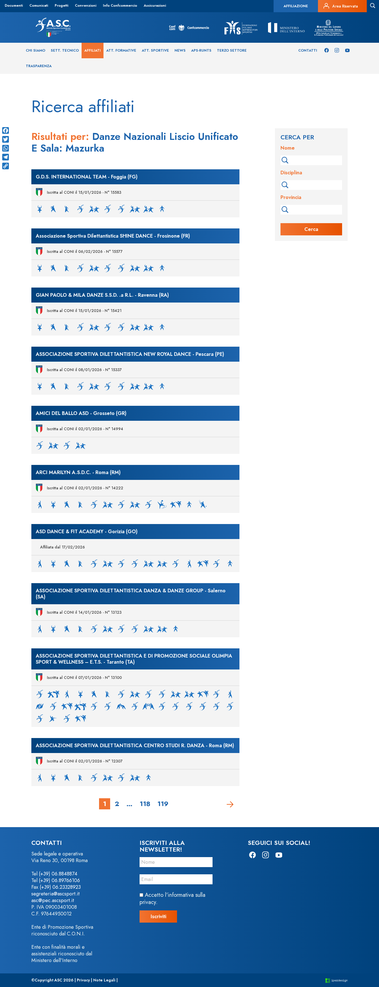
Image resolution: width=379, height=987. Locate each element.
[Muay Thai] (148, 706)
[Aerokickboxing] (40, 694)
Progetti (61, 5)
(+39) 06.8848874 (58, 873)
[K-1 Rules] (53, 706)
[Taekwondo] (80, 718)
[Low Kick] (135, 706)
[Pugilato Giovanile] (203, 706)
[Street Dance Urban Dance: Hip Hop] (162, 208)
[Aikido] (53, 694)
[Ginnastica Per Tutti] (189, 563)
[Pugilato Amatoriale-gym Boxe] (176, 706)
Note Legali (104, 980)
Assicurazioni (155, 5)
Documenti (14, 5)
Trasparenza (39, 66)
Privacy (83, 980)
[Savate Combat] (40, 718)
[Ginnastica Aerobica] (148, 504)
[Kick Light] (94, 706)
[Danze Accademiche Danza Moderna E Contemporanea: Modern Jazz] (53, 208)
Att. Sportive (155, 50)
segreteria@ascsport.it (55, 893)
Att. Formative (121, 50)
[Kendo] (80, 706)
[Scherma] (53, 718)
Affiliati (92, 50)
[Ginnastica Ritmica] (162, 504)
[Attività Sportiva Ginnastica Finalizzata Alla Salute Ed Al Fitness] (40, 504)
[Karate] (176, 504)
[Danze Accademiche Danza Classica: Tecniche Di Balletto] (40, 208)
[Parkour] (162, 706)
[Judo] (40, 706)
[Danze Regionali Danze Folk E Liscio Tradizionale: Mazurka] (148, 208)
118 (145, 803)
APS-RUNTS (201, 50)
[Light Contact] (108, 706)
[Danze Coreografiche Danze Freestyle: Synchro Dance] (80, 208)
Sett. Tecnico (65, 50)
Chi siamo (35, 50)
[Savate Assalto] (230, 706)
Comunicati (38, 5)
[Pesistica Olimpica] (216, 563)
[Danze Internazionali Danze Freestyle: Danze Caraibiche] (94, 208)
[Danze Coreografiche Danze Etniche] (67, 208)
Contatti (307, 50)
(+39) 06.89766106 (59, 880)
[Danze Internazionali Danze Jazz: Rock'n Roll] (108, 208)
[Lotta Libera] (121, 706)
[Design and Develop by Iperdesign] (336, 980)
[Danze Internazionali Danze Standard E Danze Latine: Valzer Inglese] (121, 208)
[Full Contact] (203, 694)
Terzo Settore (232, 50)
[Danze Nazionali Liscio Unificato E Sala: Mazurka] (135, 208)
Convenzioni (85, 5)
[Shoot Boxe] (67, 718)
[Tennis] (203, 504)
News (180, 50)
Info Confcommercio (120, 5)
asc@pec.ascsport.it (52, 900)
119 (162, 803)
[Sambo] (216, 706)
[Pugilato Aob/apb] (189, 706)
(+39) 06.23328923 (60, 887)
